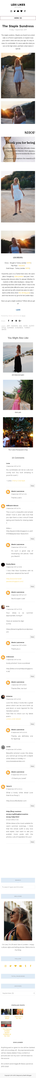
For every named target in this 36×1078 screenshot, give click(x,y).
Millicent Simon (12, 505)
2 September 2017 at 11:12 (13, 466)
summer (10, 328)
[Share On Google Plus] (20, 320)
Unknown (10, 657)
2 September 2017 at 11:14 (13, 508)
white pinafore (18, 276)
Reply (32, 485)
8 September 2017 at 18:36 (13, 749)
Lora (8, 463)
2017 (8, 326)
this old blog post (24, 293)
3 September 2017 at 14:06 (18, 494)
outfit (31, 326)
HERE (29, 263)
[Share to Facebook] (8, 320)
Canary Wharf (7, 1017)
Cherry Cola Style (18, 481)
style (4, 328)
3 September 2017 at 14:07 (18, 595)
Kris (7, 606)
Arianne (9, 696)
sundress (19, 328)
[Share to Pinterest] (16, 320)
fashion (14, 326)
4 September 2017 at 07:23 (14, 609)
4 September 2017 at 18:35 (18, 645)
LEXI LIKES (13, 1075)
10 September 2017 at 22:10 (19, 732)
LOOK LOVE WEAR (13, 719)
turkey (27, 328)
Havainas (22, 265)
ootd (25, 326)
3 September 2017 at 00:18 (14, 567)
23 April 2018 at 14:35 (12, 819)
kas (20, 326)
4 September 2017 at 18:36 (18, 685)
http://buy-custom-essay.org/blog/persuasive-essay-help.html (17, 814)
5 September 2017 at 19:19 (13, 699)
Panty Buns (10, 564)
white (4, 329)
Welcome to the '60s (18, 1017)
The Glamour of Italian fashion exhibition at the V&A (7, 1032)
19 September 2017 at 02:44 (14, 789)
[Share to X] (12, 320)
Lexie (8, 747)
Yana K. (9, 786)
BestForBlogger (27, 1075)
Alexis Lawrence (17, 491)
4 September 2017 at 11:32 (13, 659)
